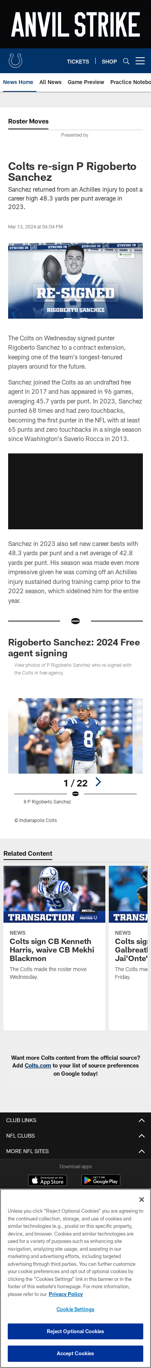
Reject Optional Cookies (76, 1331)
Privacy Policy (66, 1294)
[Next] (98, 781)
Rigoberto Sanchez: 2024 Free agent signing (74, 647)
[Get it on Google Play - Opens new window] (101, 1184)
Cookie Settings (75, 1309)
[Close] (141, 1199)
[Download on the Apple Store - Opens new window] (47, 1181)
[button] (75, 491)
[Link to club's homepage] (15, 57)
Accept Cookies (75, 1353)
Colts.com (38, 1065)
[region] (75, 1278)
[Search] (126, 61)
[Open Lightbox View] (75, 760)
